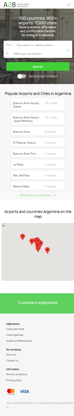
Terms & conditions (16, 374)
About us (11, 354)
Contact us (12, 360)
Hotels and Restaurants (19, 341)
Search (38, 66)
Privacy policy (14, 380)
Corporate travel (15, 329)
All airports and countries (36, 195)
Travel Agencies (14, 335)
